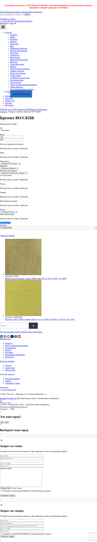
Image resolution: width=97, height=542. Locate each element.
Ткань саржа (15, 76)
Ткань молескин (17, 64)
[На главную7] (21, 332)
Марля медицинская (19, 60)
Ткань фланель (16, 87)
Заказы (8, 381)
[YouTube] (19, 336)
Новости (9, 343)
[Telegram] (8, 336)
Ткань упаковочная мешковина (23, 85)
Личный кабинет (12, 379)
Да (2, 422)
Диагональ (14, 55)
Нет (7, 422)
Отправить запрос (8, 19)
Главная (3, 112)
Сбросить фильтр (7, 236)
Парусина (14, 44)
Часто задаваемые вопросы (16, 346)
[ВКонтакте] (1, 336)
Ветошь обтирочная (18, 51)
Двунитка (14, 53)
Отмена (3, 225)
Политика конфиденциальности (14, 407)
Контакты (9, 105)
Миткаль (14, 62)
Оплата (8, 96)
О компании (10, 348)
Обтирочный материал (20, 69)
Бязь (12, 46)
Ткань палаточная (18, 73)
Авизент (13, 35)
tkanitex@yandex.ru (24, 21)
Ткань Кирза (15, 82)
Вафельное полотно (18, 48)
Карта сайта (10, 370)
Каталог (8, 32)
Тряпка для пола (17, 71)
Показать (5, 223)
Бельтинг (14, 39)
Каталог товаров (7, 361)
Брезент (13, 41)
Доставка (9, 98)
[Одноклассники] (5, 336)
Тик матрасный (16, 80)
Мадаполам (15, 57)
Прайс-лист (10, 101)
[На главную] (21, 12)
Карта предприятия (21, 94)
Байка (12, 37)
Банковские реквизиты (15, 355)
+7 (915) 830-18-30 (8, 21)
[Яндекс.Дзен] (12, 336)
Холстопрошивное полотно (22, 89)
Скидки (8, 103)
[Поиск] (33, 326)
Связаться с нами (12, 383)
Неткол (13, 66)
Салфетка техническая (19, 78)
